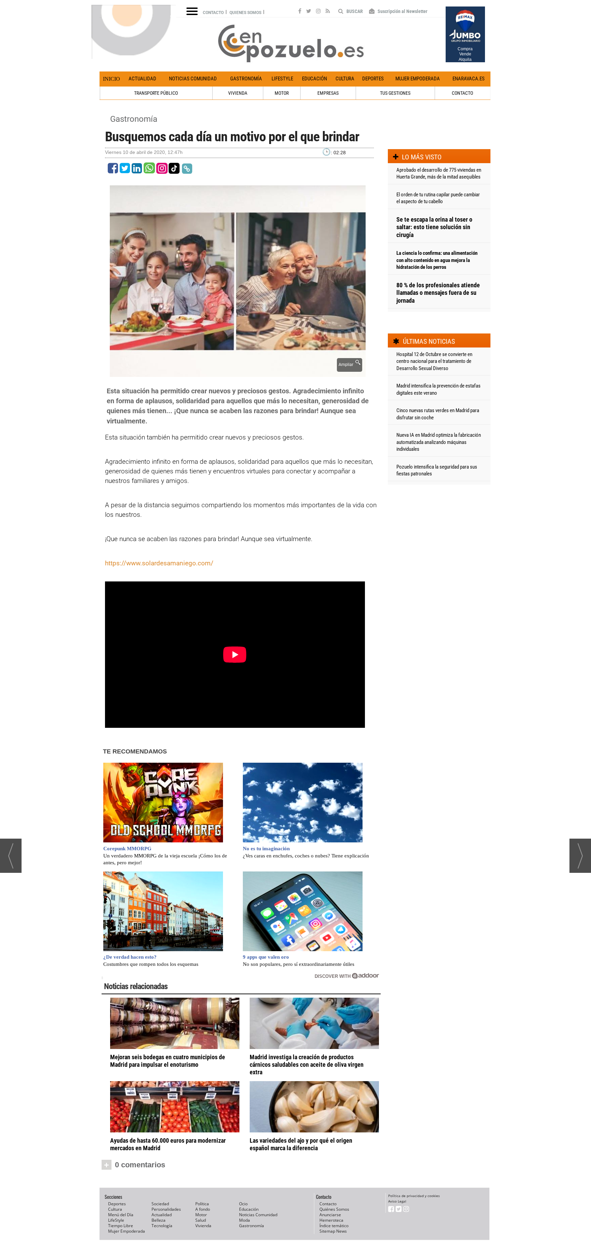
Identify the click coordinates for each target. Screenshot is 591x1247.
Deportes (373, 79)
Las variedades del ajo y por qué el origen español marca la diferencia (301, 1144)
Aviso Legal (397, 1201)
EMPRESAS (328, 93)
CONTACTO (462, 93)
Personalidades (166, 1209)
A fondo (202, 1209)
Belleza (159, 1220)
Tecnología (162, 1226)
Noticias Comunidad (193, 79)
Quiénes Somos (334, 1209)
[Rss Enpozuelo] (328, 12)
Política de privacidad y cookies (414, 1195)
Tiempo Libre (120, 1226)
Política (202, 1204)
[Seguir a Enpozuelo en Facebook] (299, 12)
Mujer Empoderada (417, 79)
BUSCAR (354, 11)
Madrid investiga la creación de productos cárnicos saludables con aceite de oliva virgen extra (307, 1064)
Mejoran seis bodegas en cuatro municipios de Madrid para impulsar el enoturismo (167, 1060)
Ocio (243, 1204)
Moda (244, 1220)
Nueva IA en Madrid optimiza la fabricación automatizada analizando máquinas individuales (438, 442)
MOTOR (282, 93)
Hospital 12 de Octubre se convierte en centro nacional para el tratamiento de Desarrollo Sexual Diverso (434, 361)
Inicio (111, 79)
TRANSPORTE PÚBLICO (156, 93)
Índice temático (334, 1226)
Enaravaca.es (468, 79)
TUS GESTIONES (395, 93)
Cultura (345, 79)
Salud (200, 1220)
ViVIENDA (237, 93)
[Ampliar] (238, 373)
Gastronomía (246, 79)
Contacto (213, 12)
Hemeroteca (331, 1220)
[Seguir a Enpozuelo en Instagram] (318, 12)
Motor (201, 1215)
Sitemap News (333, 1231)
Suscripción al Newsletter (402, 11)
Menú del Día (120, 1215)
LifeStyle (282, 79)
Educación (314, 79)
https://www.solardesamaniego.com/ (159, 563)
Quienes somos (245, 12)
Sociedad (160, 1204)
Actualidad (142, 79)
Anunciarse (330, 1215)
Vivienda (203, 1226)
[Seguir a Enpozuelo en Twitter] (308, 12)
